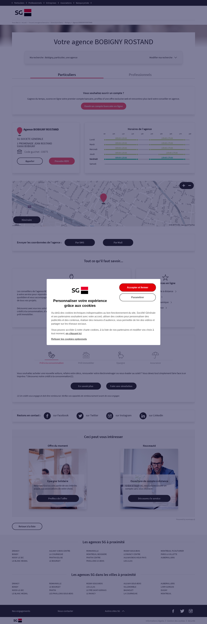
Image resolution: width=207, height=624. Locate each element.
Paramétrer (137, 297)
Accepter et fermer (137, 287)
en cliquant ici (74, 333)
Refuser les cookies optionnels (69, 339)
